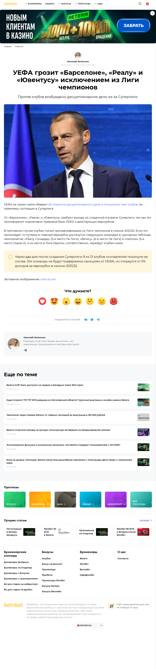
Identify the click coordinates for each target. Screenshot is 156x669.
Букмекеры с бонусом (16, 573)
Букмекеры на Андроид (18, 567)
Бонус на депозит (52, 564)
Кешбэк (46, 558)
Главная (7, 46)
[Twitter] (92, 320)
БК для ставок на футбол (18, 589)
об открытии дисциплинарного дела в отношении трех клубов (93, 204)
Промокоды (49, 569)
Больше (144, 520)
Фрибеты (47, 575)
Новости (19, 46)
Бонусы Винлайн (51, 591)
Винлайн (85, 569)
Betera (83, 558)
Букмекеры (35, 3)
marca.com (48, 279)
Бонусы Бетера (50, 586)
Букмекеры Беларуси (16, 562)
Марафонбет (87, 575)
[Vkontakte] (86, 320)
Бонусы (66, 3)
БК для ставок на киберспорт (21, 584)
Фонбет (84, 564)
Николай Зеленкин (78, 61)
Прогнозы (84, 3)
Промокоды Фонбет (53, 580)
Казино (49, 3)
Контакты (123, 558)
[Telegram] (98, 320)
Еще (100, 3)
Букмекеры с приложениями (21, 578)
